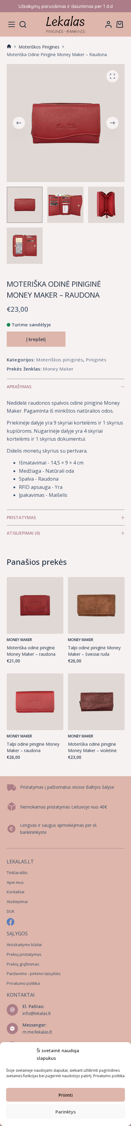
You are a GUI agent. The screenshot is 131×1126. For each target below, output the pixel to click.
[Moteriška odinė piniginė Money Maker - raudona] (35, 605)
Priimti (65, 1095)
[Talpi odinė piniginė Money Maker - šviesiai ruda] (96, 605)
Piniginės (96, 360)
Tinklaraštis (17, 872)
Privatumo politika (109, 1075)
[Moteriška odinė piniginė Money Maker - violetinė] (96, 701)
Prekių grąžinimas (23, 964)
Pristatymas (21, 517)
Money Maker (58, 369)
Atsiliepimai (17, 901)
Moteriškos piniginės (59, 360)
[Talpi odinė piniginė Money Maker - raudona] (35, 701)
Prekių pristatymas (24, 954)
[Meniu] (11, 24)
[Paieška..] (22, 24)
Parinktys (65, 1112)
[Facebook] (10, 922)
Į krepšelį (36, 339)
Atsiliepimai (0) (23, 533)
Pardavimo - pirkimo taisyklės (34, 973)
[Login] (108, 24)
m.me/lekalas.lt (37, 1032)
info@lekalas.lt (37, 1013)
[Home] (9, 47)
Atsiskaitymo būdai (24, 944)
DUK (11, 911)
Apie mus (15, 882)
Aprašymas (19, 386)
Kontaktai (15, 892)
